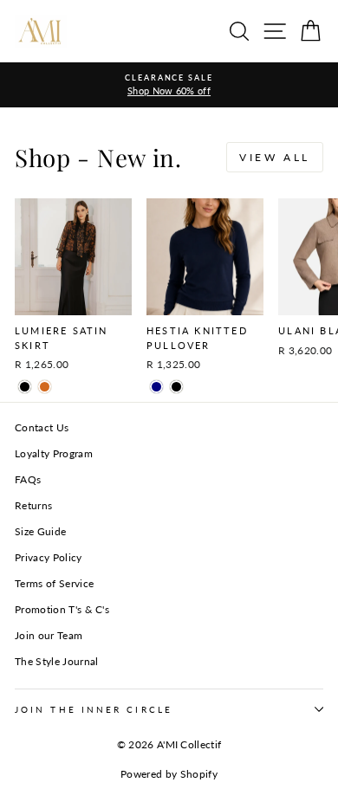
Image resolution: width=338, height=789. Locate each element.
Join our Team (48, 635)
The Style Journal (56, 661)
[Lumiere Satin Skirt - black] (24, 386)
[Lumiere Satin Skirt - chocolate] (44, 386)
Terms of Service (54, 583)
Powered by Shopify (169, 773)
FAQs (28, 479)
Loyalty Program (54, 453)
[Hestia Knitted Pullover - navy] (156, 386)
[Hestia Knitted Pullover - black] (176, 386)
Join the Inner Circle (93, 709)
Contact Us (41, 427)
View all (274, 157)
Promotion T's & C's (62, 609)
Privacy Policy (48, 557)
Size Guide (40, 531)
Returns (33, 505)
